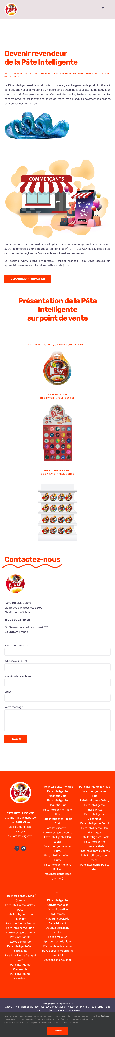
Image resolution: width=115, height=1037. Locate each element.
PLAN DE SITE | (93, 1007)
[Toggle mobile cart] (102, 8)
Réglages (104, 1016)
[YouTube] (23, 848)
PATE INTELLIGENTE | (25, 1007)
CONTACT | (81, 1007)
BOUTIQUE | (40, 1007)
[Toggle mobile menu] (109, 8)
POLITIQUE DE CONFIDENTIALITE (65, 1010)
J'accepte (57, 1031)
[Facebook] (16, 848)
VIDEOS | (72, 1007)
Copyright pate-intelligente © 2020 (57, 1004)
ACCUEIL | (10, 1007)
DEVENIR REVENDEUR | (57, 1007)
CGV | (47, 1010)
